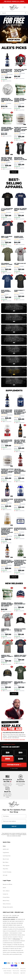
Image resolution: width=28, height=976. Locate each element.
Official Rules (16, 938)
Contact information (7, 970)
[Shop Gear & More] (14, 382)
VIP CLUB (5, 875)
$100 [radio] (7, 758)
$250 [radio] (20, 759)
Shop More (5, 868)
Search (4, 887)
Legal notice (22, 972)
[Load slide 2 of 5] (8, 43)
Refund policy (23, 970)
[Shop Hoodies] (14, 361)
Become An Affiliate (7, 884)
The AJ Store (8, 968)
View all (14, 172)
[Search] (25, 13)
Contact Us (5, 894)
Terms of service (16, 970)
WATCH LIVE (6, 849)
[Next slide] (26, 29)
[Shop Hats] (14, 340)
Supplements (6, 852)
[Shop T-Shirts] (14, 350)
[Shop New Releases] (14, 329)
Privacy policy (22, 968)
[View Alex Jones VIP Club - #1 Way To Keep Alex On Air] (14, 372)
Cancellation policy (8, 972)
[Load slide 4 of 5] (19, 43)
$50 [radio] (20, 752)
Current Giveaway (7, 872)
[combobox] (14, 13)
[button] (2, 7)
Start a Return (6, 890)
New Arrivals (6, 859)
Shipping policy (16, 972)
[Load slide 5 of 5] (25, 43)
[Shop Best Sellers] (14, 319)
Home (4, 846)
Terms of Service (7, 903)
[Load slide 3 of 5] (14, 43)
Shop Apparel (6, 865)
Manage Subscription (8, 907)
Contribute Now (13, 764)
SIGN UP (14, 826)
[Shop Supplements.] (14, 308)
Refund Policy (6, 900)
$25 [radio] (7, 752)
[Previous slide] (1, 29)
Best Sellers (5, 862)
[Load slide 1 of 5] (2, 43)
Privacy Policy (6, 897)
